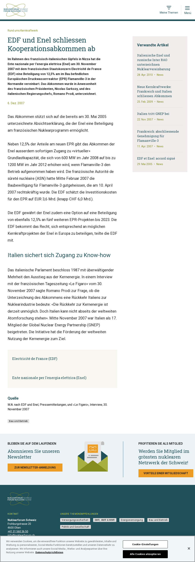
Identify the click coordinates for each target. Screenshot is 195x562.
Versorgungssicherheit (75, 520)
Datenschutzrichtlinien (49, 552)
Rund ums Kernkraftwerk (23, 30)
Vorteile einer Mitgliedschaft (166, 473)
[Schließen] (189, 548)
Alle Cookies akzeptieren (145, 554)
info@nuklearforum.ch (21, 535)
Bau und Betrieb (18, 421)
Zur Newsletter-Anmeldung (35, 467)
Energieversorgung (132, 520)
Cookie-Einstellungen (145, 544)
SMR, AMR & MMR (105, 520)
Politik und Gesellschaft (75, 527)
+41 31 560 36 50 (18, 531)
